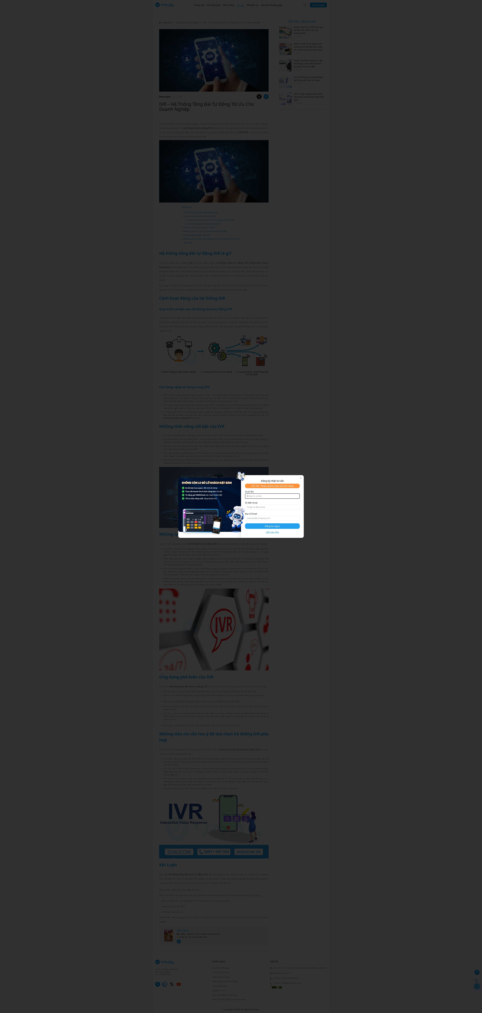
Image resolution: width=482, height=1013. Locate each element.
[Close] (301, 478)
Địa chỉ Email (251, 513)
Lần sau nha (272, 532)
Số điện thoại (251, 502)
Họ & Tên (249, 491)
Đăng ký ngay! (272, 526)
